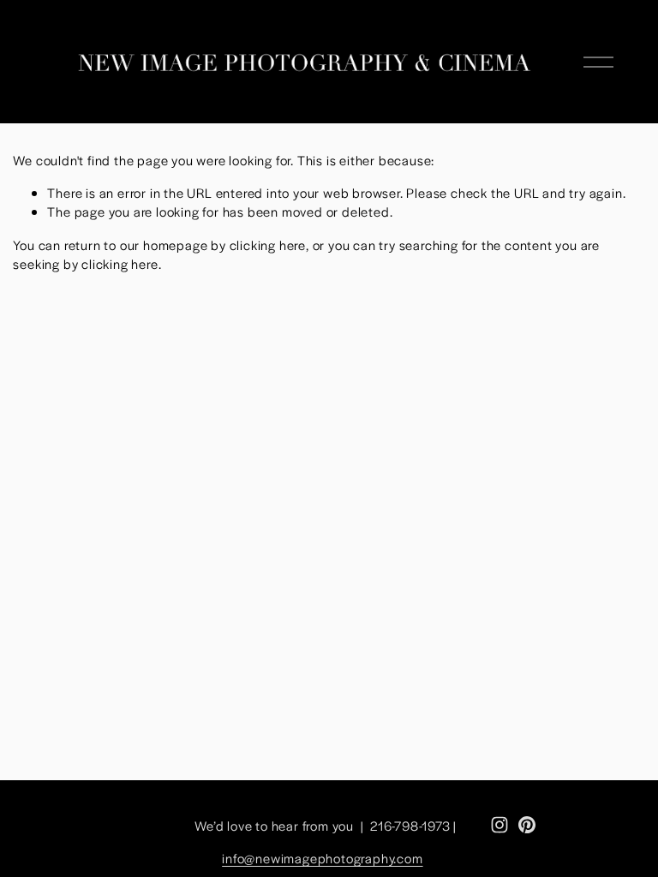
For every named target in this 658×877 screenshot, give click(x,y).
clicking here (268, 245)
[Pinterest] (526, 824)
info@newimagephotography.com (322, 858)
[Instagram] (499, 824)
